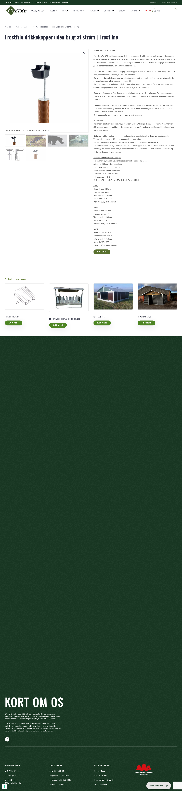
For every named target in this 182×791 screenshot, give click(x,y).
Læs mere (14, 323)
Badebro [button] (94, 11)
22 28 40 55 (64, 775)
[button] (84, 53)
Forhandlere (155, 2)
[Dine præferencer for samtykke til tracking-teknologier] (4, 786)
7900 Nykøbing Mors (13, 783)
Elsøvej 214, (10, 780)
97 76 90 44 (59, 771)
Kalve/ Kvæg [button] (37, 11)
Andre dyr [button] (78, 11)
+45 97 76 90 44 (12, 771)
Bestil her (101, 252)
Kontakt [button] (134, 11)
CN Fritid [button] (108, 11)
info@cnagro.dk (30, 2)
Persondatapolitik (169, 2)
